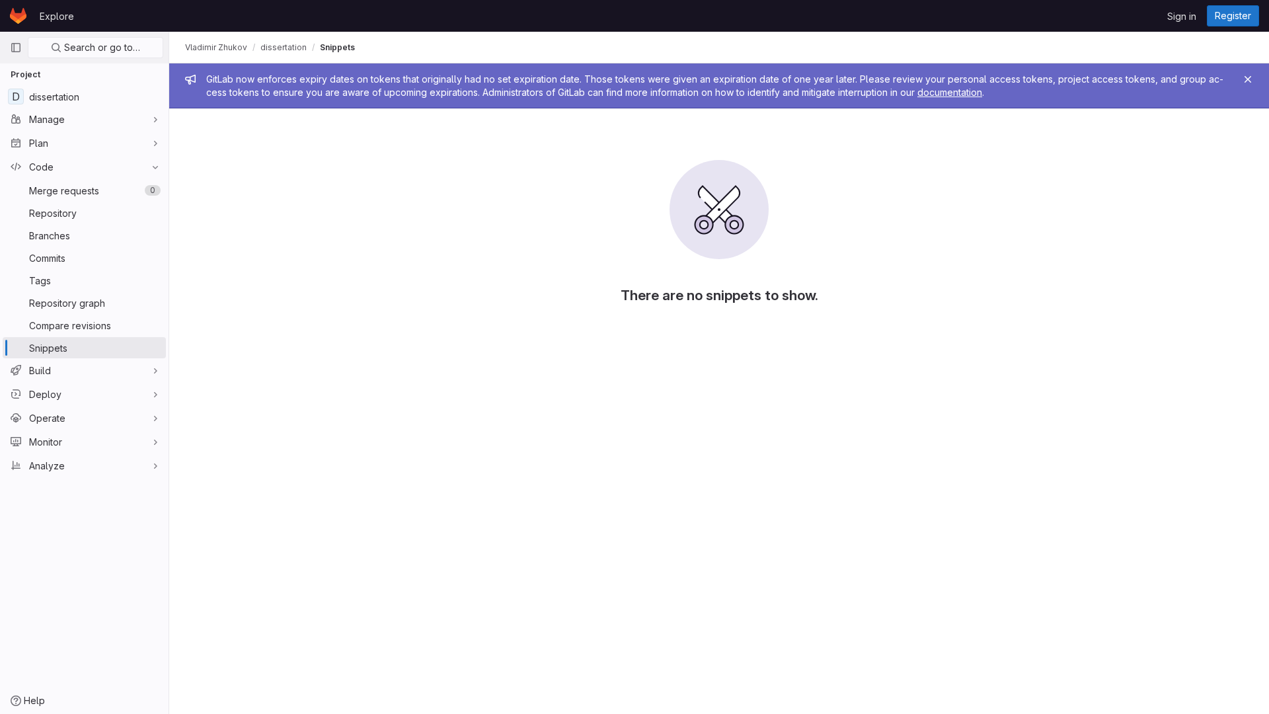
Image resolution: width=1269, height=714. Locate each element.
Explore (57, 16)
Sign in (1181, 16)
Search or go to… (100, 47)
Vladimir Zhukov (216, 47)
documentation (949, 92)
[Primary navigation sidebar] (15, 47)
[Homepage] (18, 15)
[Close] (1248, 79)
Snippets (337, 47)
